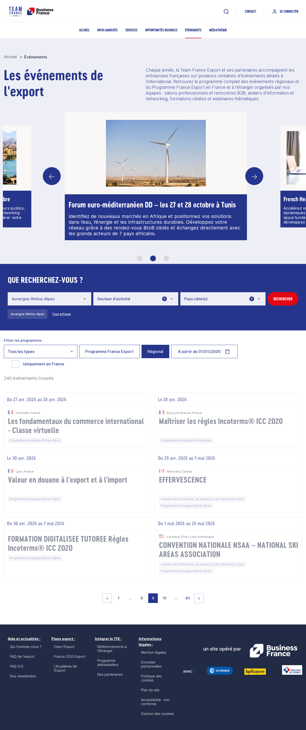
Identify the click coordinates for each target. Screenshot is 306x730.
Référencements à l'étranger (112, 649)
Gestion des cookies (157, 714)
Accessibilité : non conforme (155, 702)
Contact (250, 11)
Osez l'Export (64, 647)
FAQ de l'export (22, 656)
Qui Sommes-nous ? (26, 647)
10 (166, 598)
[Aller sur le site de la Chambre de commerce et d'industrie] (220, 671)
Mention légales (153, 652)
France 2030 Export (69, 656)
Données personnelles (151, 664)
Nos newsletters (23, 676)
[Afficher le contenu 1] (139, 258)
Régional (155, 351)
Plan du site (150, 690)
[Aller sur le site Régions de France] (289, 670)
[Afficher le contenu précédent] (52, 176)
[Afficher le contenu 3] (166, 258)
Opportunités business (161, 30)
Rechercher (282, 298)
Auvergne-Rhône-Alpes (27, 314)
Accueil (84, 30)
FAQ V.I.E (16, 666)
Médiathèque (218, 30)
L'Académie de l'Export (65, 668)
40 (188, 598)
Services (131, 30)
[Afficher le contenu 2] (153, 258)
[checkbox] (15, 364)
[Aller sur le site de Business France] (273, 651)
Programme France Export (109, 351)
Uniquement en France (43, 364)
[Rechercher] (226, 11)
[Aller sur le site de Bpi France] (255, 672)
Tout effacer (61, 314)
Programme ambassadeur (108, 662)
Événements (193, 30)
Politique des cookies (151, 678)
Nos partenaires (110, 674)
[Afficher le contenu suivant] (254, 176)
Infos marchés (107, 30)
